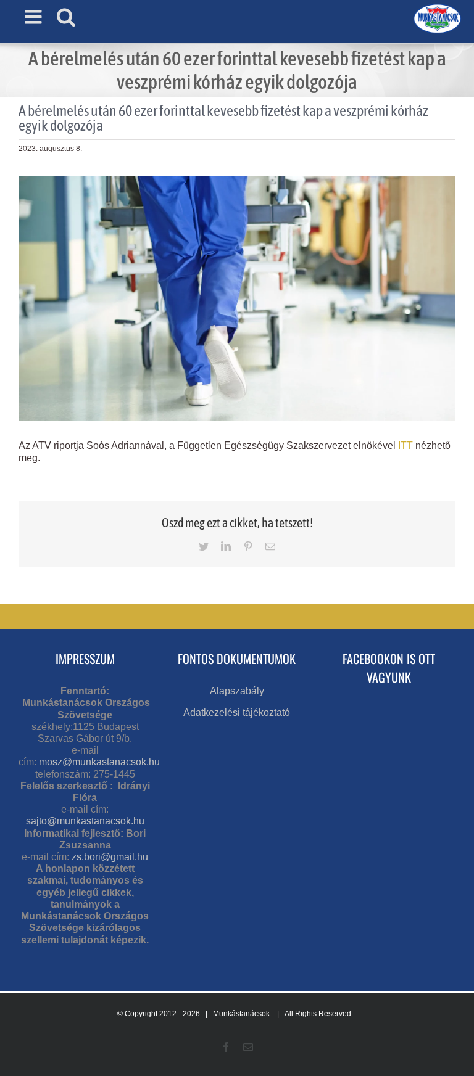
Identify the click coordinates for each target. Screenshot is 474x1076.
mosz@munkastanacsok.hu (99, 762)
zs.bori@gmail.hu (110, 857)
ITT (405, 445)
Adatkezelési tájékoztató (236, 712)
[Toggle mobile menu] (34, 17)
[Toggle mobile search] (66, 17)
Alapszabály (237, 691)
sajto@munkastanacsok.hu (85, 821)
